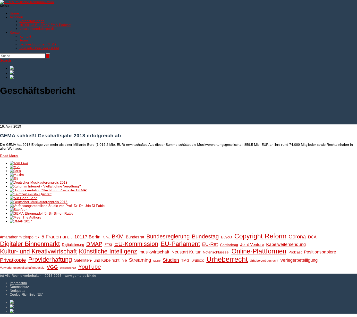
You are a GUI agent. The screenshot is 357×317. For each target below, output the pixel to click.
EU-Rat (210, 244)
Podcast (295, 252)
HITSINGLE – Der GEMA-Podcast (45, 25)
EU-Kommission (136, 244)
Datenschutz (19, 287)
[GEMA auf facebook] (183, 68)
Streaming (140, 260)
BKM (118, 236)
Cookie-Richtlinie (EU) (26, 294)
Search (5, 60)
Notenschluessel (216, 252)
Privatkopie (13, 260)
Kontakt (25, 36)
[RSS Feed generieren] (183, 72)
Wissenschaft (68, 267)
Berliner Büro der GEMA (38, 44)
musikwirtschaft (154, 252)
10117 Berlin (87, 236)
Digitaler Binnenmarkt (30, 243)
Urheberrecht (227, 259)
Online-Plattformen (258, 251)
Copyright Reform (260, 236)
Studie (157, 260)
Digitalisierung (73, 245)
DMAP (94, 244)
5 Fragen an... (57, 236)
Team (23, 40)
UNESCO (198, 260)
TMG (185, 260)
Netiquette (18, 291)
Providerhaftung (50, 259)
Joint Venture (252, 244)
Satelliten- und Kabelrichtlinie (100, 260)
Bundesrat (135, 237)
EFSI (108, 245)
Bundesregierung (168, 236)
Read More (9, 156)
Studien (171, 260)
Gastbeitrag (229, 245)
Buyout (226, 237)
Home (14, 13)
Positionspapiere (320, 251)
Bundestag (205, 236)
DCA (312, 237)
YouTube (89, 266)
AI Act (106, 237)
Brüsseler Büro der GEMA (39, 48)
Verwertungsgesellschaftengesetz (22, 267)
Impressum (18, 283)
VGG (52, 267)
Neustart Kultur (186, 252)
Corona (297, 237)
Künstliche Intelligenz (108, 251)
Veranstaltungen (31, 21)
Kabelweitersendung (286, 244)
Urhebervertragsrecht (264, 260)
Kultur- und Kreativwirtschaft (38, 251)
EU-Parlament (180, 243)
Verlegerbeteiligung (299, 260)
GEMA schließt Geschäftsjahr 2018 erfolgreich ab (60, 135)
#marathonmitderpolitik (37, 29)
